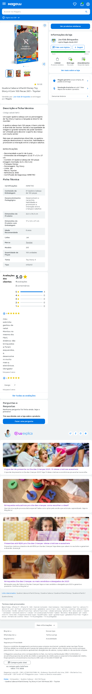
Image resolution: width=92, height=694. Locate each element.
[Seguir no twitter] (71, 433)
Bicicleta (64, 613)
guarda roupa (59, 615)
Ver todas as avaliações (24, 396)
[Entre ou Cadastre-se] (88, 4)
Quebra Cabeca (47, 593)
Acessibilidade (51, 639)
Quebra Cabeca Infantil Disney (28, 593)
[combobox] (46, 12)
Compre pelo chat (19, 663)
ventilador (7, 613)
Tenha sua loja (51, 635)
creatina (72, 609)
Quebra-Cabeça (27, 679)
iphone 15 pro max (40, 611)
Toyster (29, 242)
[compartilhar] (44, 64)
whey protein (82, 609)
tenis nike (13, 615)
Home (6, 679)
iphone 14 (5, 609)
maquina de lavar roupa (27, 615)
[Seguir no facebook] (76, 433)
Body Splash (73, 613)
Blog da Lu (7, 631)
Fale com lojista (62, 47)
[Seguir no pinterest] (86, 433)
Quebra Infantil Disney (62, 593)
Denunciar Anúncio (59, 96)
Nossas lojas (50, 631)
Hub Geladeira (66, 607)
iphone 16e (67, 611)
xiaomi (86, 611)
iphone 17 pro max (25, 611)
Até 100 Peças (40, 679)
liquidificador (42, 615)
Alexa (26, 616)
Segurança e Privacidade (13, 642)
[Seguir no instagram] (81, 433)
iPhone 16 (24, 607)
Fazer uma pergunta (24, 421)
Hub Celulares (54, 607)
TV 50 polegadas (36, 616)
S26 (31, 607)
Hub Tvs (76, 607)
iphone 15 (84, 607)
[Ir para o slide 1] (23, 66)
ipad (50, 615)
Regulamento (9, 639)
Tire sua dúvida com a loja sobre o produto (21, 416)
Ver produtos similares (70, 26)
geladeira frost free (73, 615)
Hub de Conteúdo (40, 607)
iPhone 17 (15, 607)
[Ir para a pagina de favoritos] (75, 4)
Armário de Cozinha (15, 616)
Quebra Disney (7, 596)
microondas (6, 611)
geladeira (41, 609)
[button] (86, 11)
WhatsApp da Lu (10, 635)
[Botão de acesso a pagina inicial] (39, 4)
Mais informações (44, 625)
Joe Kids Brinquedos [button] (21, 97)
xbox (58, 609)
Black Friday (6, 607)
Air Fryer (18, 609)
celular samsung (55, 611)
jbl (80, 613)
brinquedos (14, 679)
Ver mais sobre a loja (70, 70)
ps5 (12, 609)
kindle (14, 611)
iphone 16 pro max (29, 609)
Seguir (80, 47)
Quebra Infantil (78, 593)
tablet (57, 613)
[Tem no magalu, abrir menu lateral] (4, 4)
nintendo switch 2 (19, 613)
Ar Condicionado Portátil (43, 613)
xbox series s (77, 611)
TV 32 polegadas (50, 616)
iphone (64, 609)
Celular (30, 613)
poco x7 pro (51, 609)
